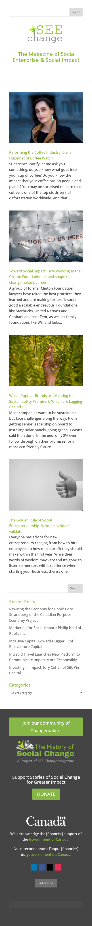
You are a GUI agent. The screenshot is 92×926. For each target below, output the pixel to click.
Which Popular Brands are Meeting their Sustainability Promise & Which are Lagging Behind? (45, 401)
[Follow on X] (50, 867)
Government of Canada (49, 839)
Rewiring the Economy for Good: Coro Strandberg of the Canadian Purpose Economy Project (41, 615)
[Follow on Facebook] (42, 867)
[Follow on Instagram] (58, 867)
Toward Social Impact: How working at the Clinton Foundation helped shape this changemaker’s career (45, 277)
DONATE (46, 794)
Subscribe (46, 883)
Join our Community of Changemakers (46, 727)
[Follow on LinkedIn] (34, 867)
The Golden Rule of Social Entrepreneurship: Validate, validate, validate (40, 526)
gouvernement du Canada (48, 854)
